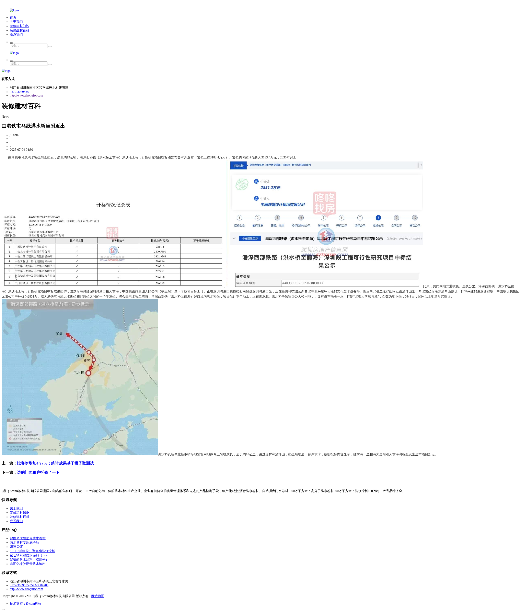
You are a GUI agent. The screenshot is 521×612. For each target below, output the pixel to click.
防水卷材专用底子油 (24, 542)
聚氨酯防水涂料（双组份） (29, 559)
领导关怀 (16, 546)
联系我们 (16, 34)
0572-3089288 (39, 585)
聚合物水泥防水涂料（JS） (29, 555)
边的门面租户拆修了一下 (38, 472)
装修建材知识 (19, 26)
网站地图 (97, 596)
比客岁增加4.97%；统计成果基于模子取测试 (55, 463)
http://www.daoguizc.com (26, 95)
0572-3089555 (19, 91)
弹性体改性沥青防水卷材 (28, 538)
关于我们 (16, 21)
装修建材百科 (19, 30)
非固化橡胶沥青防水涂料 (28, 564)
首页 (13, 17)
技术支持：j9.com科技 (25, 603)
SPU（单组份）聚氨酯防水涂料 (32, 551)
